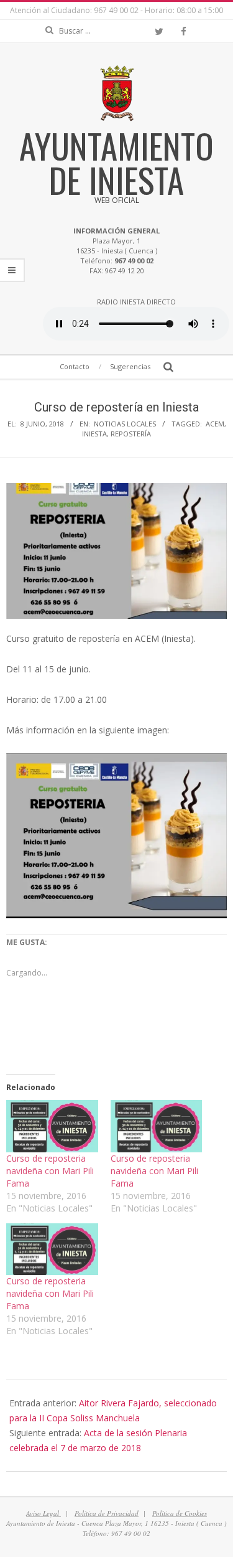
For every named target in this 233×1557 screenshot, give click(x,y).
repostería (131, 433)
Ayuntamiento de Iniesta (116, 162)
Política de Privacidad (107, 1513)
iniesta (94, 433)
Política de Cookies (179, 1513)
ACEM (215, 423)
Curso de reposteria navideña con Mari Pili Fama (50, 1170)
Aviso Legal (43, 1513)
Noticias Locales (125, 423)
